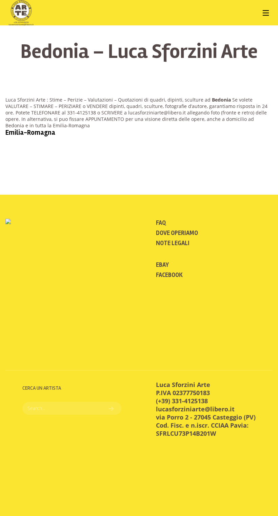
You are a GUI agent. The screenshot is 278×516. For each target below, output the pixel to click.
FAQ (161, 223)
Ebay (162, 264)
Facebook (169, 275)
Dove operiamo (177, 233)
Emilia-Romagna (30, 132)
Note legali (173, 243)
